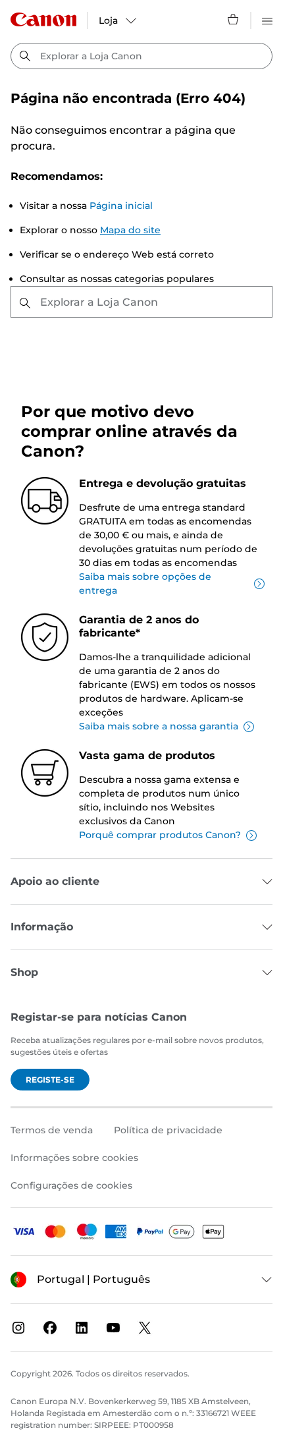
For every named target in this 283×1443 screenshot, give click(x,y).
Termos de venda (52, 1130)
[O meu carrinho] (233, 19)
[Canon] (43, 19)
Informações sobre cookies (74, 1158)
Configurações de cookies (71, 1185)
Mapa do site (130, 230)
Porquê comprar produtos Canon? (160, 835)
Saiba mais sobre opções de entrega (145, 583)
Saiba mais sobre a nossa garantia (158, 726)
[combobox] (141, 56)
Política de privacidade (168, 1130)
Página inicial (121, 206)
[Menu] (267, 19)
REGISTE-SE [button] (50, 1080)
